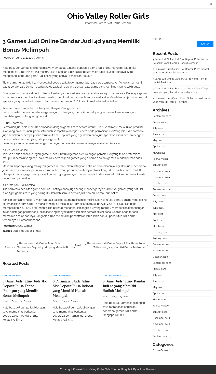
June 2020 (158, 281)
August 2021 (159, 195)
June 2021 (158, 207)
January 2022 (160, 165)
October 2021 (160, 183)
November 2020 (161, 250)
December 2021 (161, 171)
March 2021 (159, 226)
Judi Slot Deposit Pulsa (27, 230)
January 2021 (160, 238)
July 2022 (158, 128)
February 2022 (160, 158)
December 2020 (161, 244)
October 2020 (160, 256)
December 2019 (161, 318)
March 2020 (159, 299)
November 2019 (161, 324)
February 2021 (160, 232)
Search (157, 38)
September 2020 (162, 263)
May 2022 (158, 140)
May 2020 (158, 287)
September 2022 (162, 116)
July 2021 (158, 201)
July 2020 (158, 275)
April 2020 (158, 293)
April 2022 (158, 146)
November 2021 (161, 177)
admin (40, 57)
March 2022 (159, 152)
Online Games (24, 225)
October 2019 (160, 330)
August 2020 (160, 269)
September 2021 (162, 189)
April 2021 (158, 220)
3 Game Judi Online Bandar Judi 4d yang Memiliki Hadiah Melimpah (124, 286)
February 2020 (161, 305)
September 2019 (162, 336)
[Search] (210, 4)
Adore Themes (146, 369)
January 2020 (160, 312)
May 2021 (158, 214)
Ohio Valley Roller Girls (108, 16)
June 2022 (158, 134)
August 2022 (159, 122)
